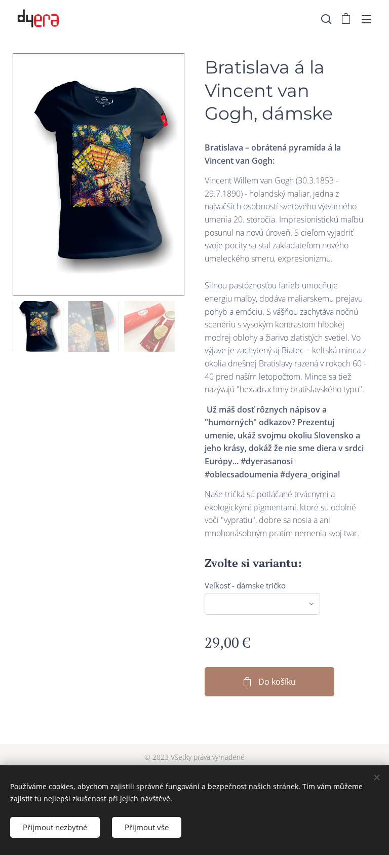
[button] (326, 18)
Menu (366, 19)
